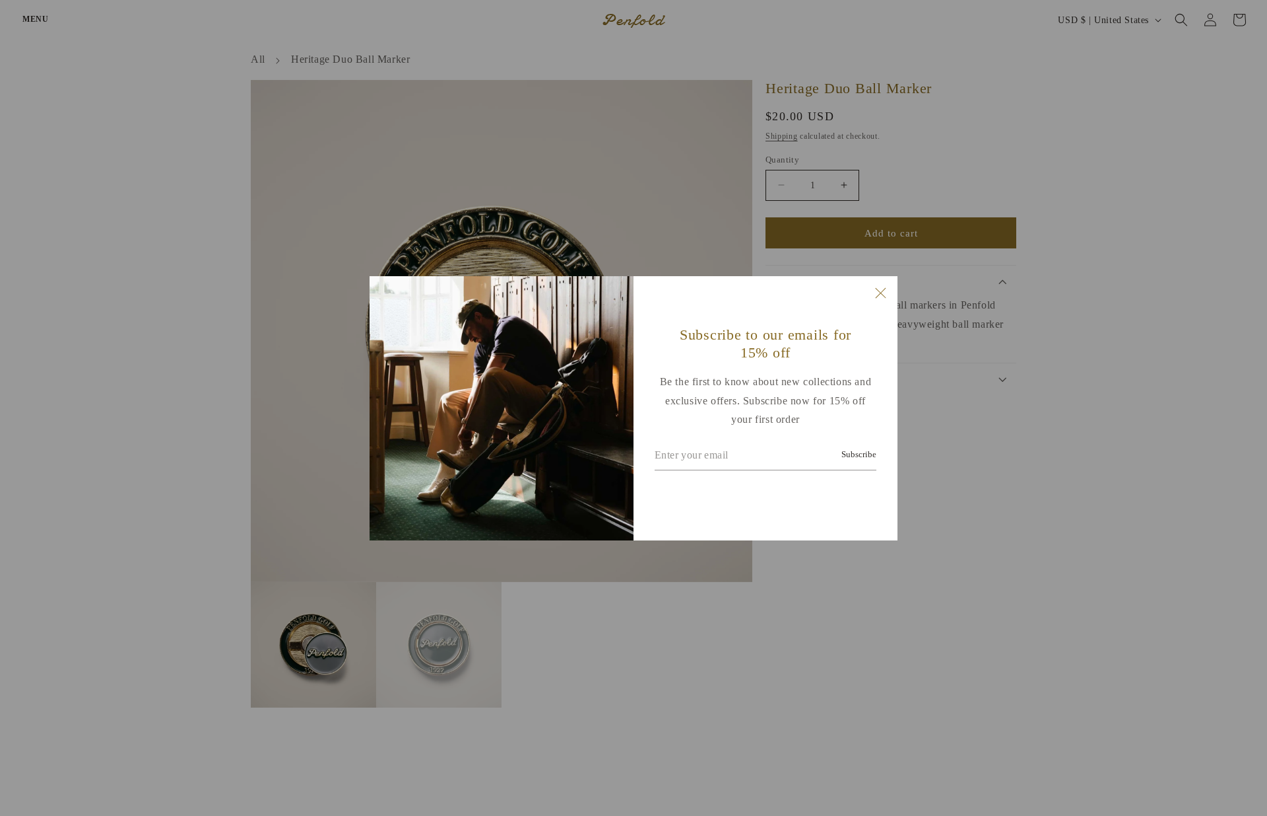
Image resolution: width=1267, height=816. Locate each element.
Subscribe (858, 454)
